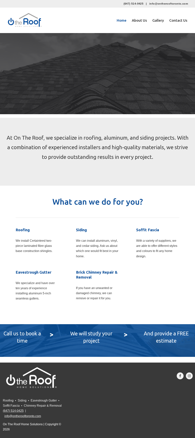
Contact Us (178, 20)
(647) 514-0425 (134, 3)
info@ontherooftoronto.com (168, 3)
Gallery (158, 20)
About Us (139, 20)
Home (121, 20)
